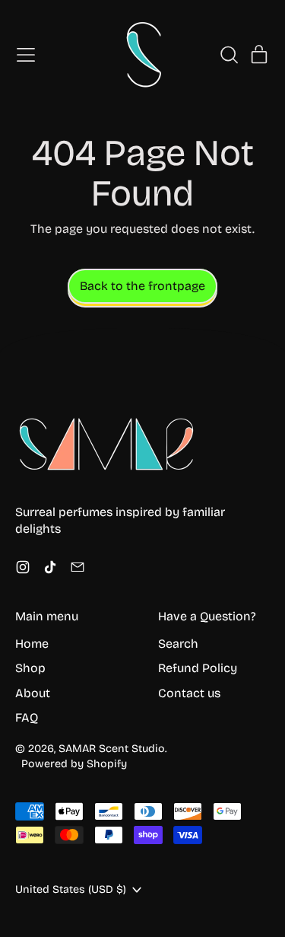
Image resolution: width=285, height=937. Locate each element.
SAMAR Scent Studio (112, 748)
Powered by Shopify (74, 763)
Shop (30, 668)
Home (32, 643)
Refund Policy (197, 668)
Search (178, 643)
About (32, 693)
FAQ (26, 717)
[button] (228, 54)
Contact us (189, 693)
